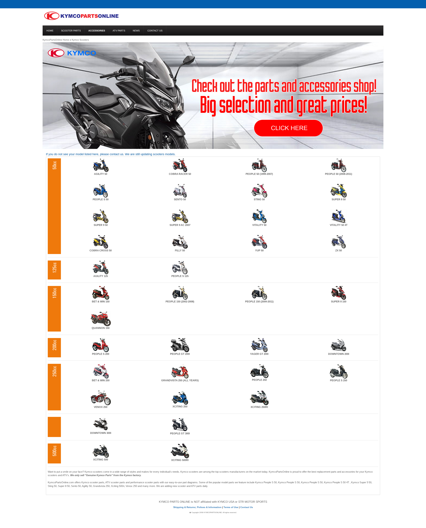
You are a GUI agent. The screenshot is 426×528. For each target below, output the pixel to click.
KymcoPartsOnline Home (56, 39)
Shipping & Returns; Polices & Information (197, 507)
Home (49, 30)
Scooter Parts (71, 30)
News (136, 30)
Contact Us (154, 30)
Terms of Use (230, 507)
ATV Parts (119, 30)
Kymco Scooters (80, 39)
